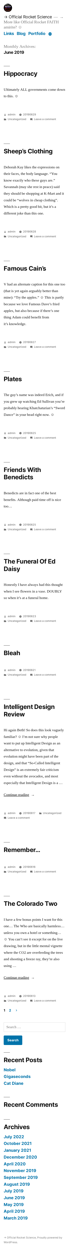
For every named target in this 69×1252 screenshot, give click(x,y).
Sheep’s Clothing (28, 151)
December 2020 (20, 1157)
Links (9, 33)
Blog (21, 33)
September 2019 (21, 1177)
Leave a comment (45, 119)
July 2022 (14, 1136)
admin (11, 114)
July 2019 (13, 1190)
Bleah (12, 653)
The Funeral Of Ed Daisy (29, 565)
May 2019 (14, 1204)
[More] (50, 34)
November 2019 (20, 1170)
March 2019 (16, 1218)
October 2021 (18, 1143)
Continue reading (19, 794)
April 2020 (15, 1163)
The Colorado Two (30, 903)
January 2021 (17, 1150)
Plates (13, 379)
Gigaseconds (17, 1076)
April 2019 (14, 1211)
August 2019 (17, 1184)
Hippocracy (21, 73)
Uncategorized (17, 119)
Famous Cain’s (25, 268)
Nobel (10, 1069)
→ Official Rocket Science (28, 16)
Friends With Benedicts (22, 473)
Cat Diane (13, 1083)
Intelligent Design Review (29, 710)
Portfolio (36, 33)
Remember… (22, 849)
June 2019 (14, 1197)
